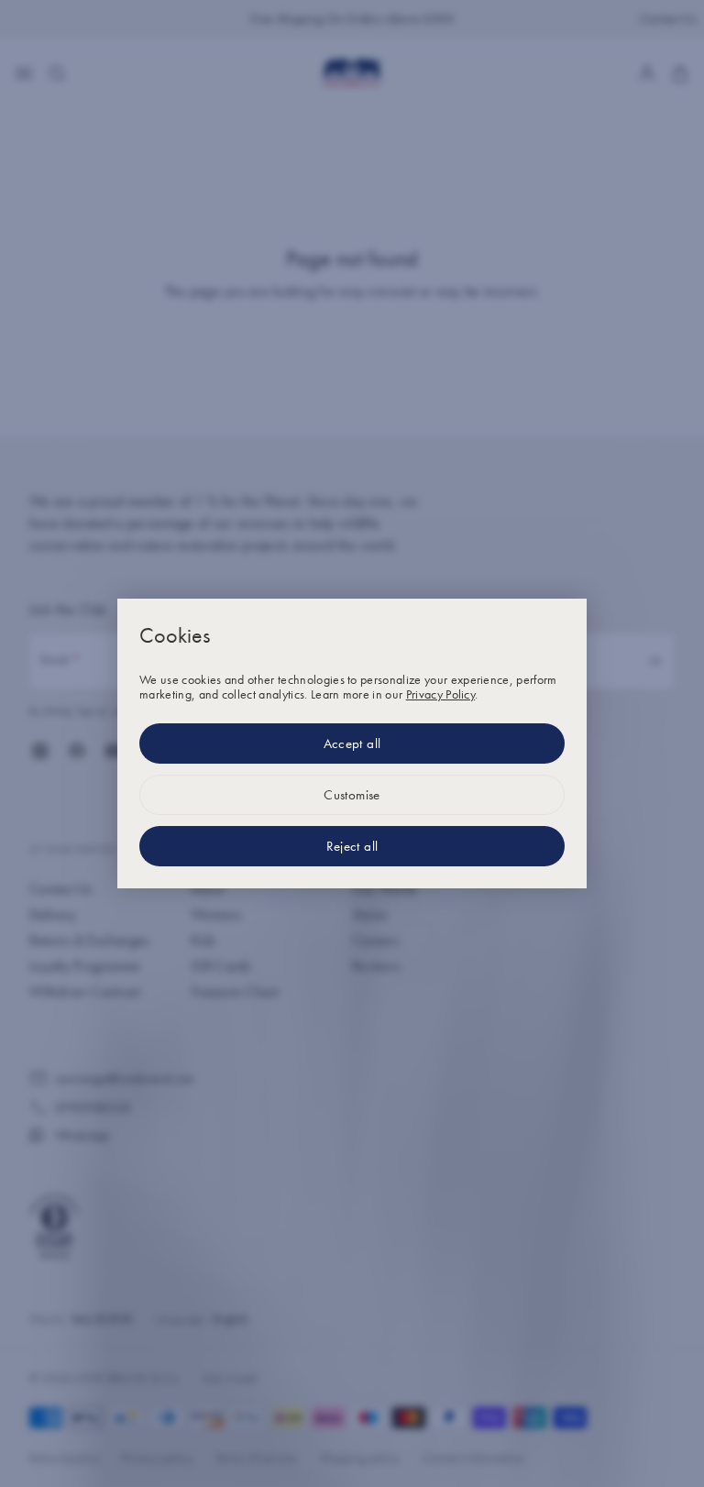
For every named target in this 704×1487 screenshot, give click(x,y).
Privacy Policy (440, 694)
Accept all (352, 743)
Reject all (352, 846)
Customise (352, 795)
